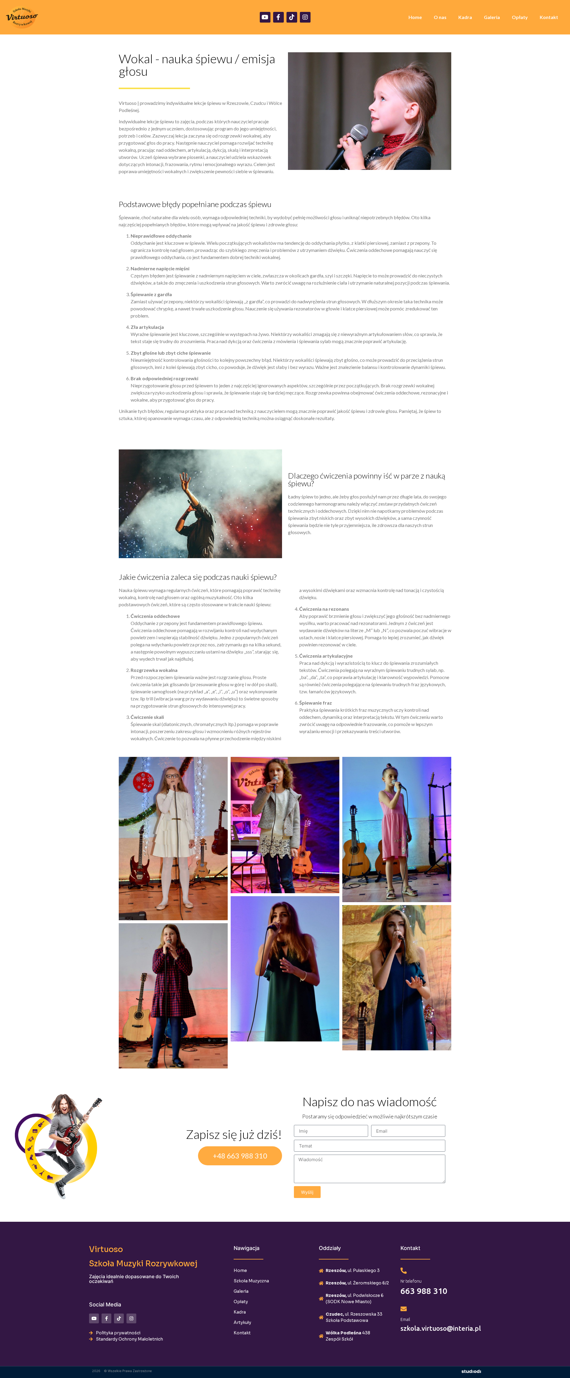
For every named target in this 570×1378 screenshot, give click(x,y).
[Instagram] (305, 17)
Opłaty (520, 17)
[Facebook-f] (278, 17)
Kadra (465, 17)
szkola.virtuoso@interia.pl (440, 1328)
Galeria (492, 17)
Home (415, 17)
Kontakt (549, 17)
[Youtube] (265, 17)
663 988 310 (423, 1290)
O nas (440, 17)
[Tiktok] (291, 17)
